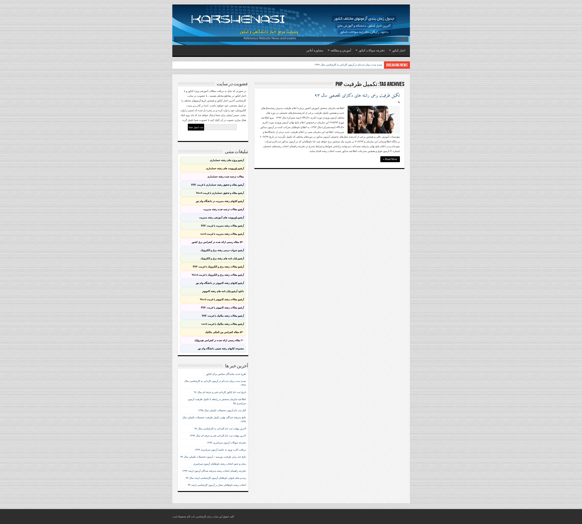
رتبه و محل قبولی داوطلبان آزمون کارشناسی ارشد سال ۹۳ (216, 477)
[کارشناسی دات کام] (291, 25)
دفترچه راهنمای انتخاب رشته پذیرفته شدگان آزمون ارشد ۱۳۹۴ (214, 470)
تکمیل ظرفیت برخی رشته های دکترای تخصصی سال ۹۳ (357, 96)
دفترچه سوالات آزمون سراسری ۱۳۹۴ (226, 442)
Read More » (390, 159)
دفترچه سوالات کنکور (372, 50)
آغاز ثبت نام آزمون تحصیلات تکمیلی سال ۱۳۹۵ (222, 410)
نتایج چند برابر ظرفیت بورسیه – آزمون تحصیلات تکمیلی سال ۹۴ (213, 456)
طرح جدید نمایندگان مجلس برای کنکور (226, 374)
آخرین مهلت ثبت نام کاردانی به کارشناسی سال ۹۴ (220, 428)
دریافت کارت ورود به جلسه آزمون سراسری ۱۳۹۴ (220, 449)
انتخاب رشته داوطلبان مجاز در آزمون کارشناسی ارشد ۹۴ (217, 485)
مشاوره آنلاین (314, 50)
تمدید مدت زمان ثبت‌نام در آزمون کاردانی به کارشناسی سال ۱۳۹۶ (348, 64)
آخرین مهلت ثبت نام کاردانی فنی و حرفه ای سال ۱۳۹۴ (218, 435)
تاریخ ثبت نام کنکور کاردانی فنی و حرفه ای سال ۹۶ (220, 392)
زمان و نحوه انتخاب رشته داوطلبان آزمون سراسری (219, 463)
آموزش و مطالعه (341, 50)
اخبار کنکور (398, 50)
